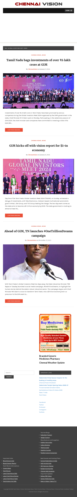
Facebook (42, 402)
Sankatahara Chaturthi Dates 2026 (50, 390)
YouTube (41, 412)
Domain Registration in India (49, 461)
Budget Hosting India (47, 468)
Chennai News (36, 55)
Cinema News (7, 468)
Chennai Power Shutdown (47, 383)
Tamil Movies (7, 471)
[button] (69, 10)
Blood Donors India (8, 461)
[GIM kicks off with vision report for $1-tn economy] (38, 176)
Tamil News (42, 395)
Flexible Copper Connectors (49, 453)
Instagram (42, 410)
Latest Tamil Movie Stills (10, 473)
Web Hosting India (46, 463)
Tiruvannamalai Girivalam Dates (49, 387)
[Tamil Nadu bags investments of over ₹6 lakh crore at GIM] (38, 91)
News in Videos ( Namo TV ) (48, 481)
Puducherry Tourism (46, 435)
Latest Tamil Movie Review (10, 476)
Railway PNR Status (46, 476)
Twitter (41, 405)
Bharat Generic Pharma (9, 463)
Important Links (46, 372)
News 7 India (43, 392)
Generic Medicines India (47, 479)
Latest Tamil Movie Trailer (10, 479)
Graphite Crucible (46, 450)
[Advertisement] (38, 28)
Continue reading (15, 130)
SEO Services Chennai (47, 466)
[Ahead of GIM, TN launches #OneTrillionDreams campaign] (38, 262)
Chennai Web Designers (47, 471)
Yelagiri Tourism (45, 437)
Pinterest (42, 407)
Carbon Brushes (45, 445)
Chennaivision (32, 69)
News (44, 55)
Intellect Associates (46, 442)
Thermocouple (45, 447)
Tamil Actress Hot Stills (9, 481)
